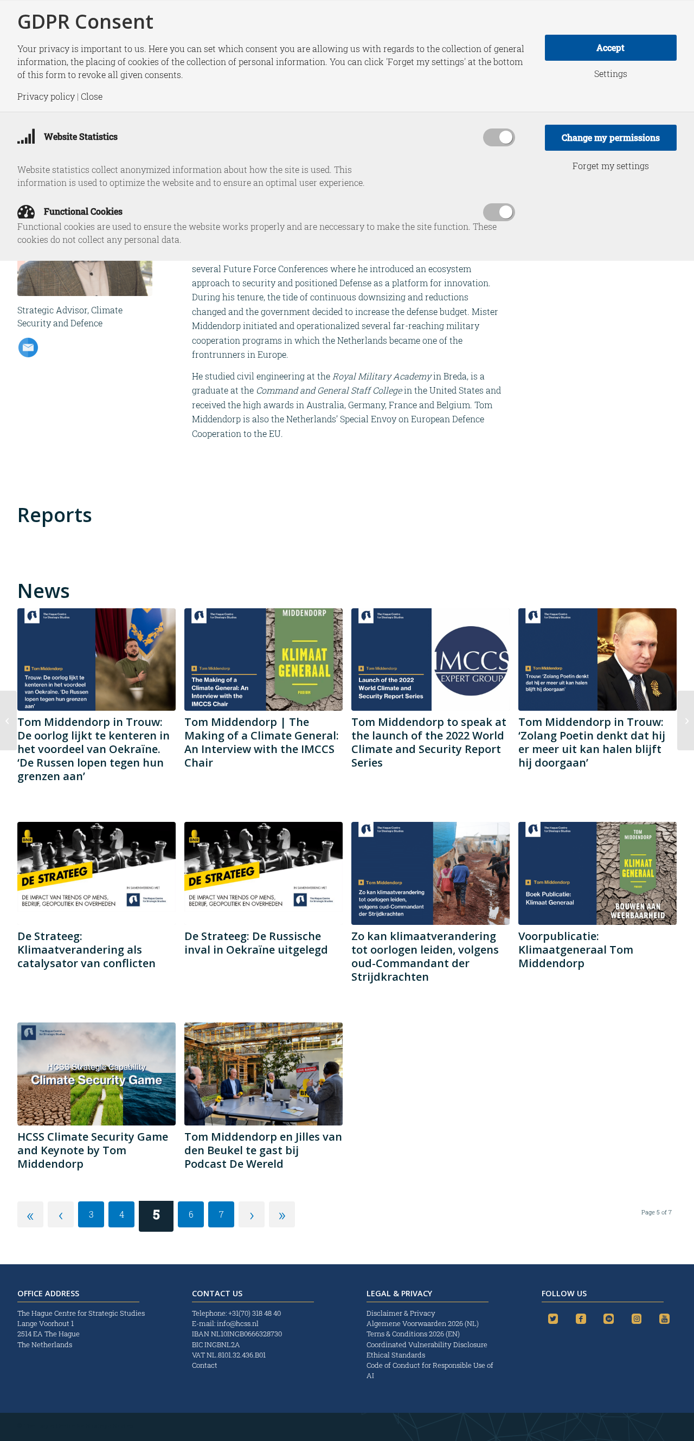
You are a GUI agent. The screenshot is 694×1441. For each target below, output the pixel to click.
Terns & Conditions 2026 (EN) (414, 1333)
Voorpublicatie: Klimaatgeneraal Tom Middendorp (575, 949)
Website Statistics (80, 136)
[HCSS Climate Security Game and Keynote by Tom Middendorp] (96, 1073)
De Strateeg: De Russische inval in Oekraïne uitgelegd (256, 943)
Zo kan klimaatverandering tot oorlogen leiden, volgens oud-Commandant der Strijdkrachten (425, 956)
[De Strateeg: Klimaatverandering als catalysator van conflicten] (96, 873)
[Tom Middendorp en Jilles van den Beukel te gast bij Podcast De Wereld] (263, 1073)
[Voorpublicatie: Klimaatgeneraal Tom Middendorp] (597, 873)
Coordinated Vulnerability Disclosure (427, 1344)
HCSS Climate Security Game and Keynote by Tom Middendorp (92, 1150)
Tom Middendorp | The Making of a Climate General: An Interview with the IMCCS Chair (261, 742)
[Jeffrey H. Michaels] (685, 720)
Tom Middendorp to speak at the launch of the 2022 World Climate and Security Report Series (428, 742)
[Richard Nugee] (8, 720)
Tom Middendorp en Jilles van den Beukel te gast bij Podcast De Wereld (263, 1150)
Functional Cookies (82, 211)
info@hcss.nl (238, 1323)
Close (91, 96)
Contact (204, 1365)
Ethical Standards (396, 1354)
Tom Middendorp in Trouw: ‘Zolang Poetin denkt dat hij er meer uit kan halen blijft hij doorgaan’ (591, 742)
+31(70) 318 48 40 (254, 1313)
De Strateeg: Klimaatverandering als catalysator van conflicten (86, 949)
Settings (610, 73)
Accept (610, 47)
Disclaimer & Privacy (401, 1313)
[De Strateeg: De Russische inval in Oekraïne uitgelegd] (263, 873)
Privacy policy (46, 96)
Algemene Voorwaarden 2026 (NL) (423, 1323)
